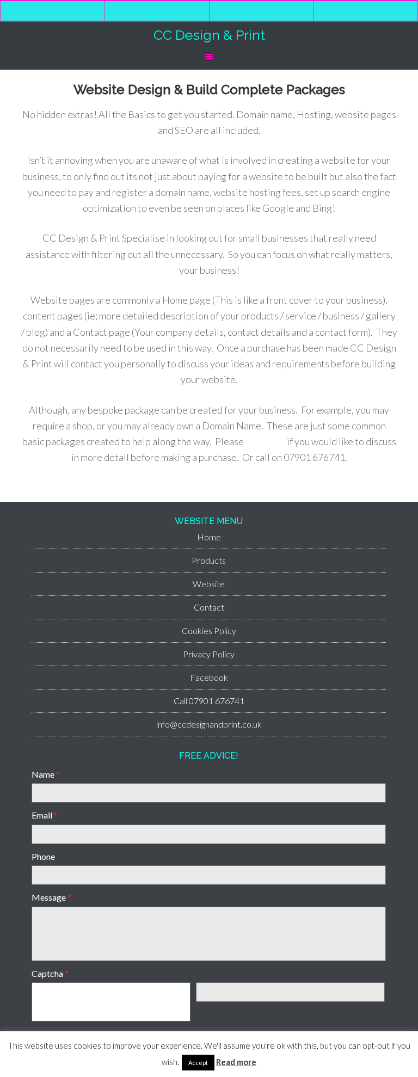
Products (209, 560)
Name (46, 774)
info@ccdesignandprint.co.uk (209, 724)
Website (209, 583)
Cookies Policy (209, 630)
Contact (209, 607)
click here (265, 441)
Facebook (209, 677)
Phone (43, 856)
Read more (236, 1062)
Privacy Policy (209, 654)
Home (209, 537)
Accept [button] (198, 1062)
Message (51, 897)
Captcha (50, 973)
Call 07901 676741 (209, 701)
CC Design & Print (209, 35)
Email (45, 815)
